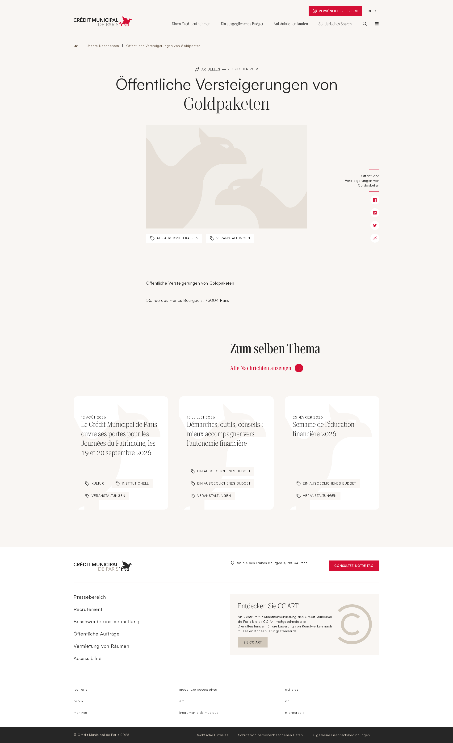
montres (80, 712)
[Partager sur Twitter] (374, 225)
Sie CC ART (255, 643)
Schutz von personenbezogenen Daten (270, 735)
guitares (291, 689)
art (181, 701)
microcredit (294, 712)
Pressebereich (90, 597)
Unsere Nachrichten (103, 46)
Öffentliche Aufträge (97, 634)
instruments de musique (198, 712)
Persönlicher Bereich (340, 12)
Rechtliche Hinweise (212, 735)
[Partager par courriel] (374, 238)
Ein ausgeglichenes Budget (242, 23)
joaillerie (81, 689)
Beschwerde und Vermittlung (107, 621)
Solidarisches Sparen (335, 23)
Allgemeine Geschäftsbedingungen (341, 735)
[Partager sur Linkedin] (374, 212)
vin (287, 701)
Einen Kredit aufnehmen (191, 23)
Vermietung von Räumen (101, 646)
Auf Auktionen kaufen (291, 23)
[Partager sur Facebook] (374, 199)
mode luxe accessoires (198, 689)
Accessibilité (87, 658)
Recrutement (88, 609)
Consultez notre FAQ (356, 567)
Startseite (76, 45)
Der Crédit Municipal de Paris (376, 23)
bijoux (78, 701)
